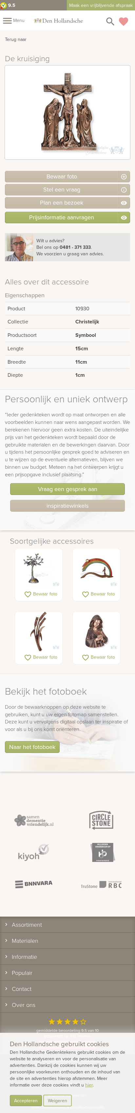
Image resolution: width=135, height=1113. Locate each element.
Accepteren (26, 1100)
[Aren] (38, 631)
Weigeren (57, 1100)
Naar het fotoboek (32, 747)
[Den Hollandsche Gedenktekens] (58, 20)
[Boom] (38, 568)
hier (89, 1085)
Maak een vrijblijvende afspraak (101, 5)
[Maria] (96, 631)
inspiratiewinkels (67, 506)
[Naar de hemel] (96, 568)
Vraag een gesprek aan (67, 489)
